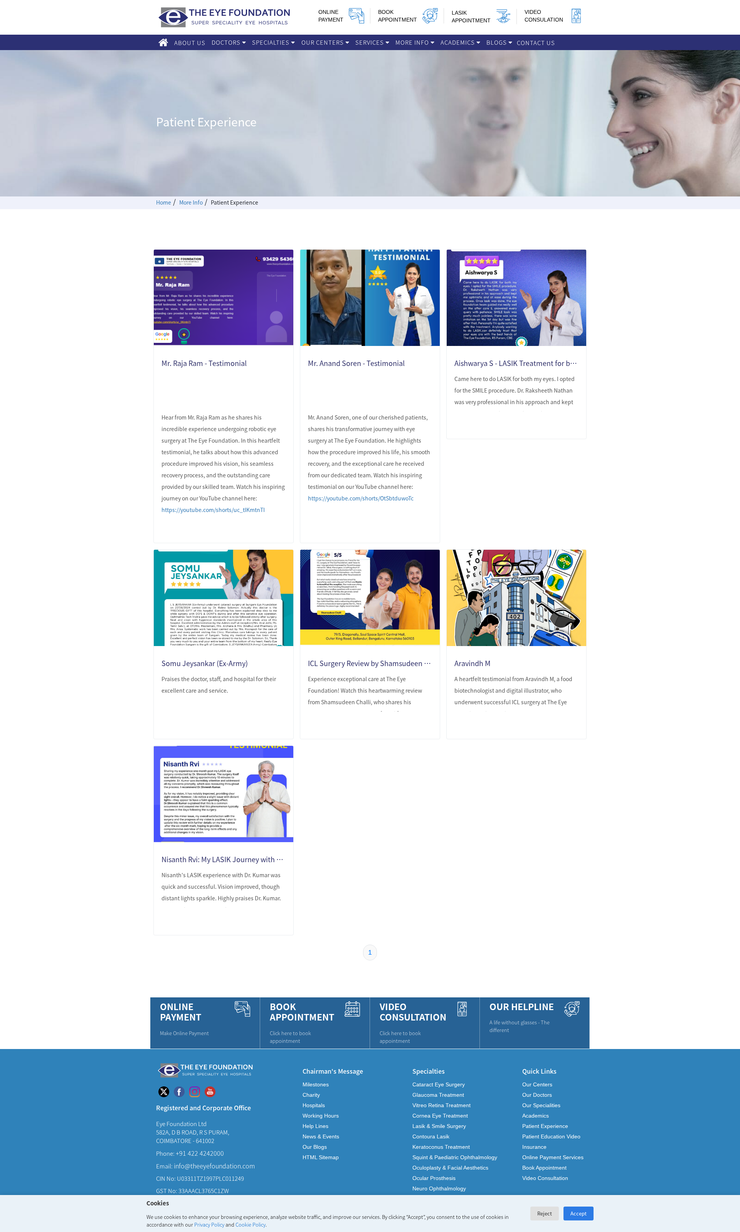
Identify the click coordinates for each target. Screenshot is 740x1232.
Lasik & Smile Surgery (439, 1126)
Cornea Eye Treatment (440, 1116)
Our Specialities (541, 1105)
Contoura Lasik (430, 1136)
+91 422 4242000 (200, 1153)
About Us (189, 43)
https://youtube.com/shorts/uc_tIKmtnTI (213, 510)
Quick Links (539, 1070)
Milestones (316, 1084)
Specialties (271, 42)
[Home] (163, 42)
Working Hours (321, 1116)
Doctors (227, 42)
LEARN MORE (258, 527)
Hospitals (314, 1105)
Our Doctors (537, 1095)
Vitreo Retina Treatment (441, 1105)
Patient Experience (545, 1126)
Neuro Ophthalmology (439, 1188)
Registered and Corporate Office (203, 1107)
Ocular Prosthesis (434, 1178)
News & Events (321, 1136)
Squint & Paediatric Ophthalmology (454, 1157)
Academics (458, 42)
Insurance (534, 1147)
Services (370, 42)
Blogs (497, 42)
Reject (544, 1213)
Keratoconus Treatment (441, 1147)
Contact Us (536, 43)
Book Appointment (544, 1168)
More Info (413, 42)
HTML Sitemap (321, 1157)
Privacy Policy (209, 1224)
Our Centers (323, 42)
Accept (578, 1213)
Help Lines (315, 1126)
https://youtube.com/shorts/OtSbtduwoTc (361, 498)
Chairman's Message (333, 1070)
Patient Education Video (551, 1136)
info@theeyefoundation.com (214, 1166)
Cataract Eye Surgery (438, 1084)
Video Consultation (545, 1178)
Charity (311, 1095)
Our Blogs (315, 1147)
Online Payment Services (553, 1157)
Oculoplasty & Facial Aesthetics (450, 1168)
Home (163, 202)
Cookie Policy (250, 1224)
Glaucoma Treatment (438, 1095)
